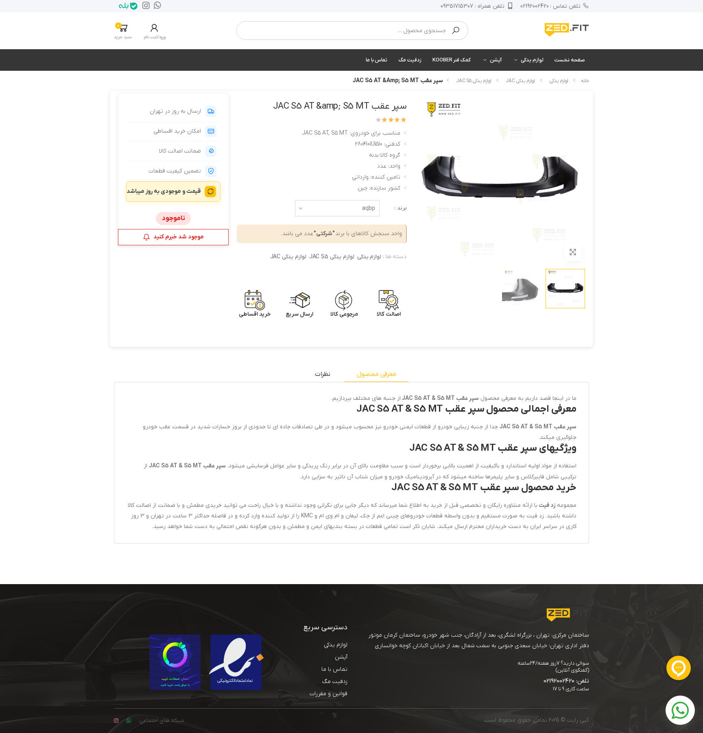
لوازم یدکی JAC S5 (473, 81)
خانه (585, 81)
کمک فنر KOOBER (451, 60)
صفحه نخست (570, 60)
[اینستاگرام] (144, 6)
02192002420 (550, 6)
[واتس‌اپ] (155, 6)
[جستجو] (456, 30)
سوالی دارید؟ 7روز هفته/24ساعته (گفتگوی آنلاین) (553, 667)
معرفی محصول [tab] (376, 374)
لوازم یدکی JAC (520, 81)
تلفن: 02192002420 (566, 681)
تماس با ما (377, 60)
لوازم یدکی (532, 60)
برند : (400, 208)
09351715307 (472, 6)
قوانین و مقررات (328, 694)
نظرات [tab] (322, 374)
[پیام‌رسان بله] (126, 6)
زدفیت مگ (409, 60)
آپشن (496, 60)
